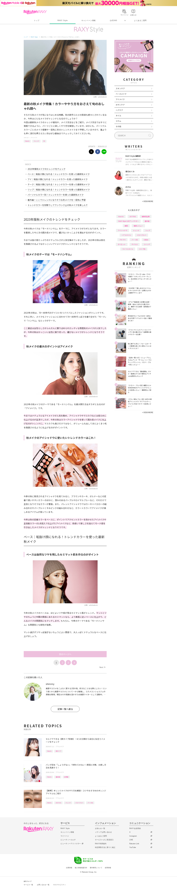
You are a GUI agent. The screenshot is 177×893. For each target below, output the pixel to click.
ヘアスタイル (126, 235)
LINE (131, 840)
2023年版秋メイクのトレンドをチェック (46, 168)
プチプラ (122, 240)
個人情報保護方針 (81, 868)
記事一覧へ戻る (65, 709)
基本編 (58, 777)
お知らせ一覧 (100, 828)
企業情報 (69, 868)
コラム (118, 121)
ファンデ (147, 244)
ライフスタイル (127, 249)
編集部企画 (146, 216)
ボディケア (120, 104)
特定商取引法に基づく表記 (105, 847)
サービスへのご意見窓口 (104, 840)
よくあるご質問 (140, 20)
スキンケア (120, 88)
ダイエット (122, 244)
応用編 (66, 777)
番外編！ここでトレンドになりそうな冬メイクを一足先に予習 (57, 199)
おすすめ (58, 803)
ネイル (118, 115)
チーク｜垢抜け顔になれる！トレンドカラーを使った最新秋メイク (59, 184)
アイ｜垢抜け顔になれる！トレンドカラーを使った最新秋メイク (58, 179)
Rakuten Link (134, 844)
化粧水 (146, 240)
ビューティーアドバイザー (71, 844)
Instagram (133, 836)
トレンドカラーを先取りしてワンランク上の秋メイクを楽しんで (58, 205)
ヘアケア (119, 110)
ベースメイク (121, 94)
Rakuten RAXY (35, 12)
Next (102, 667)
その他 (118, 126)
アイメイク (34, 138)
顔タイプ (58, 751)
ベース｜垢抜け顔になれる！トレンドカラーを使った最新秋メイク (59, 174)
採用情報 (108, 868)
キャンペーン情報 (88, 20)
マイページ (65, 836)
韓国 (126, 226)
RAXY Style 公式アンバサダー (128, 221)
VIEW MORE (147, 201)
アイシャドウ (122, 230)
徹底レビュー (138, 226)
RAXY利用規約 (100, 844)
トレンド (36, 141)
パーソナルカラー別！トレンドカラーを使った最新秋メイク (56, 194)
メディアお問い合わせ (103, 832)
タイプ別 (142, 249)
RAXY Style (63, 20)
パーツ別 (90, 803)
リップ (147, 230)
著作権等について (96, 868)
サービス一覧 (28, 885)
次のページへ (65, 654)
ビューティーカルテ (68, 840)
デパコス (135, 244)
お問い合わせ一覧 (43, 885)
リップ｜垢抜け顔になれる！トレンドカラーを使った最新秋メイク (59, 189)
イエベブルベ (79, 803)
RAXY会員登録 (135, 828)
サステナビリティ (59, 885)
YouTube (132, 847)
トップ (36, 20)
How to (27, 141)
